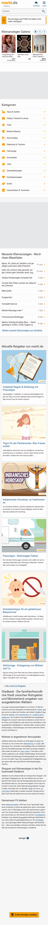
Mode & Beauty (13, 131)
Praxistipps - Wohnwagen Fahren (20, 555)
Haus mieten (25, 751)
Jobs (9, 164)
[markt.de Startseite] (9, 2)
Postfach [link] (36, 6)
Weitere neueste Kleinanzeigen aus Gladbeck (22, 330)
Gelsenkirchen (24, 715)
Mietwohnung (28, 744)
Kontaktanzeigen (14, 177)
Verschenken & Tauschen (18, 190)
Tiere (9, 125)
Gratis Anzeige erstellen (26, 914)
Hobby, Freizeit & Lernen (17, 118)
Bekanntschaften (12, 805)
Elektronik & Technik (16, 144)
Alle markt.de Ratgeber (15, 686)
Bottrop (11, 715)
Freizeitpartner (40, 815)
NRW (40, 710)
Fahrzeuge (11, 151)
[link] (9, 48)
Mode (31, 789)
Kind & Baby (12, 138)
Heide (38, 744)
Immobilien (12, 157)
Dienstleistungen (14, 170)
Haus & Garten (13, 112)
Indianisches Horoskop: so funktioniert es (24, 501)
